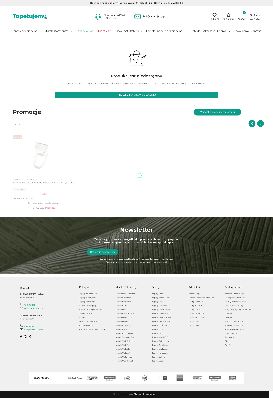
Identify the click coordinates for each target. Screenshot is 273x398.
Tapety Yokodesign (160, 353)
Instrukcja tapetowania (235, 329)
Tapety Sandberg (160, 345)
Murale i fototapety (87, 305)
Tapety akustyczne (87, 297)
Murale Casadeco (123, 297)
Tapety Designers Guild (162, 321)
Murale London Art (124, 317)
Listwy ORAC (194, 325)
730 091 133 (29, 305)
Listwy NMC (194, 321)
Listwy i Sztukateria (88, 321)
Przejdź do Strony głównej (136, 94)
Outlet (82, 317)
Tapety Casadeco (159, 305)
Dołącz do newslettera (102, 252)
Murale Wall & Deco (124, 341)
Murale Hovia (121, 309)
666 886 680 (30, 326)
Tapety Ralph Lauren (161, 341)
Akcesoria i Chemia (88, 325)
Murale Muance (123, 325)
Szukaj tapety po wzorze (90, 309)
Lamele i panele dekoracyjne (201, 297)
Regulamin (133, 259)
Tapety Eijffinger (159, 325)
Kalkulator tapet (232, 333)
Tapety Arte (157, 293)
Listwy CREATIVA (196, 301)
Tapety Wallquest (160, 349)
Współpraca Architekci (235, 297)
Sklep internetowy (133, 394)
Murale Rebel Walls (124, 333)
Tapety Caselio (158, 301)
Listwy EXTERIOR (196, 305)
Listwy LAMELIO (196, 313)
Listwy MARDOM (196, 317)
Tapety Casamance (161, 309)
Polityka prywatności (234, 325)
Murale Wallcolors (123, 349)
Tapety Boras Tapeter (161, 297)
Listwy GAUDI (194, 309)
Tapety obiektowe (87, 301)
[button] (254, 15)
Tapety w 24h (85, 313)
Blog (227, 341)
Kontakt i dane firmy (234, 293)
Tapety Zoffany (159, 357)
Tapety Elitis (157, 329)
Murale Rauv (121, 329)
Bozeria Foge (194, 293)
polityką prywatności (157, 262)
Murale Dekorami (123, 301)
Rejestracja (229, 317)
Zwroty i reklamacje (234, 321)
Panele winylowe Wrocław (91, 329)
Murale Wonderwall (124, 361)
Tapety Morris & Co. (161, 337)
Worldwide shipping (234, 305)
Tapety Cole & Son (160, 313)
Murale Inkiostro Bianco (126, 313)
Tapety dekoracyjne (88, 293)
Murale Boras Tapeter (125, 293)
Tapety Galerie (158, 333)
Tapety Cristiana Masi (162, 317)
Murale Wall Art (123, 345)
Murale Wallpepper (124, 357)
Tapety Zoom (158, 361)
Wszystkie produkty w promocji (217, 112)
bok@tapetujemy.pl (33, 308)
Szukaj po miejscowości (235, 301)
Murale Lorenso (122, 321)
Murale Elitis (121, 305)
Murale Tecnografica (125, 337)
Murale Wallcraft (123, 353)
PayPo (228, 345)
